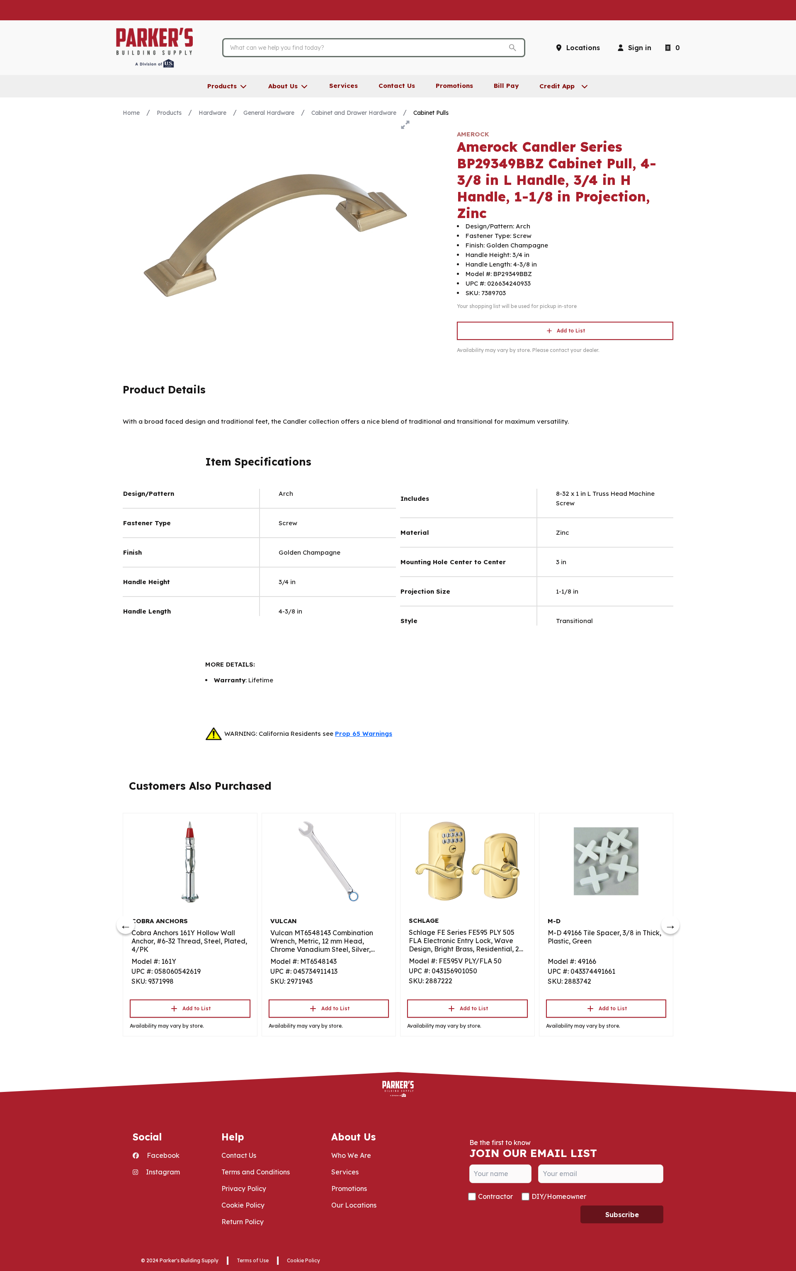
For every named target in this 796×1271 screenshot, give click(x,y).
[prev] (125, 925)
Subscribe (622, 1214)
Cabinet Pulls (431, 112)
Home (131, 112)
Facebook (162, 1155)
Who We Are (351, 1155)
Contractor (495, 1196)
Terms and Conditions (255, 1172)
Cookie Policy (243, 1205)
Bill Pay (506, 86)
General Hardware (268, 112)
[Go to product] (190, 861)
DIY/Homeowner (558, 1196)
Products (169, 112)
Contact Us (238, 1155)
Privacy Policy (243, 1188)
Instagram (162, 1172)
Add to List (571, 330)
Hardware (212, 112)
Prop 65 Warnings (363, 733)
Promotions (349, 1188)
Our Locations (353, 1205)
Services (345, 1172)
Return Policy (242, 1222)
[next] (670, 925)
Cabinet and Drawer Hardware (353, 112)
